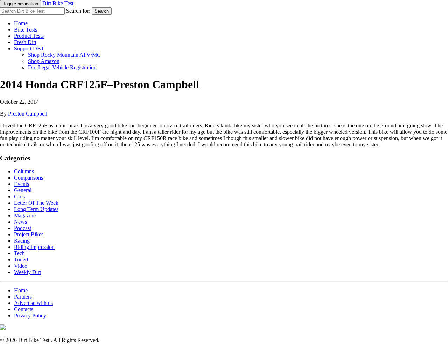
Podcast (22, 228)
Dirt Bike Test (58, 3)
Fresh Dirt (25, 42)
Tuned (21, 260)
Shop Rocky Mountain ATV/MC (64, 55)
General (22, 190)
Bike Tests (25, 30)
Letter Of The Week (36, 203)
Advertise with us (33, 303)
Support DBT (29, 48)
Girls (19, 197)
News (20, 222)
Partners (23, 297)
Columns (24, 171)
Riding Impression (34, 247)
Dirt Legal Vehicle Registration (62, 67)
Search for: (78, 11)
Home (21, 23)
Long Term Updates (36, 209)
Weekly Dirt (27, 272)
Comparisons (28, 178)
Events (21, 184)
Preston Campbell (27, 114)
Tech (19, 253)
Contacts (23, 309)
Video (20, 266)
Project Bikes (28, 234)
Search (101, 11)
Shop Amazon (43, 61)
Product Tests (29, 36)
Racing (22, 241)
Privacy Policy (30, 316)
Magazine (25, 215)
